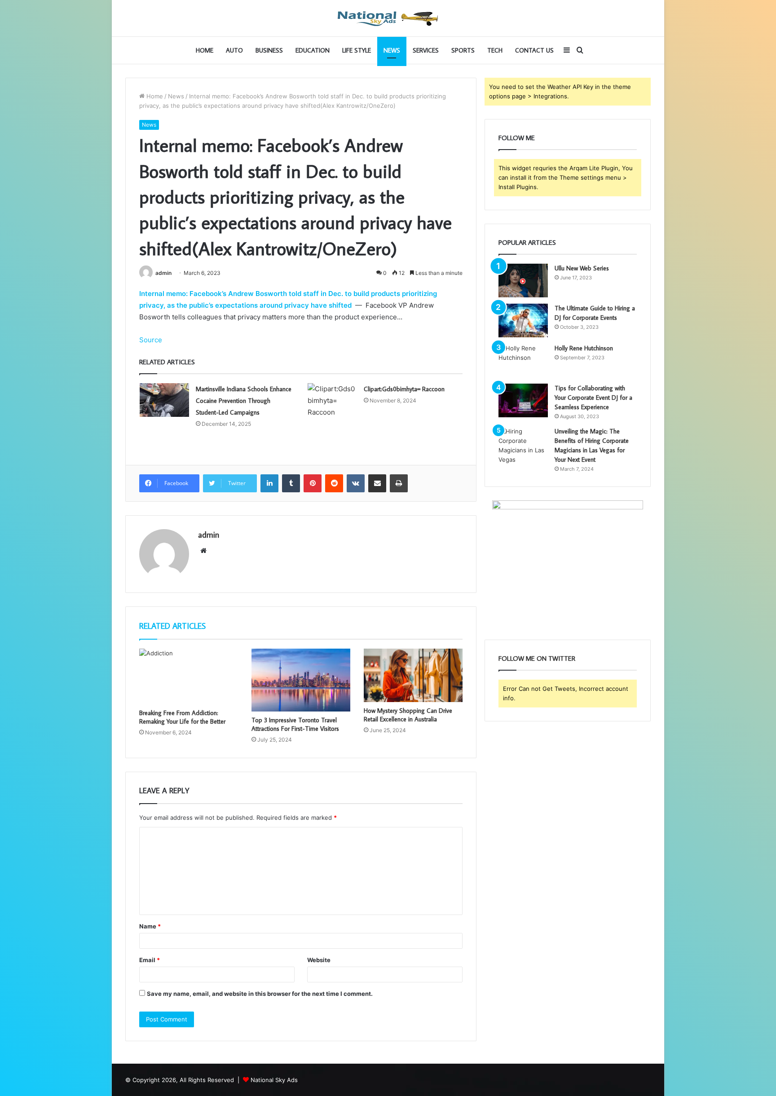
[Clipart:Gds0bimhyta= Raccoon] (332, 400)
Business (269, 50)
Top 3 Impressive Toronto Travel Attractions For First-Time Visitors (295, 724)
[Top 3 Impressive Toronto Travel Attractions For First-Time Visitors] (300, 680)
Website (319, 959)
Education (312, 50)
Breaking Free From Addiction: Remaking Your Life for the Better (182, 717)
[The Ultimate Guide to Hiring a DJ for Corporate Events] (523, 320)
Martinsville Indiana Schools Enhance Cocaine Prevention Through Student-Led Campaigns (243, 400)
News (392, 50)
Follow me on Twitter (536, 658)
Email (149, 959)
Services (426, 50)
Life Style (356, 50)
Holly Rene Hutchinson (584, 348)
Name (150, 926)
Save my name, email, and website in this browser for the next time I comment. (260, 993)
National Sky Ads (274, 1079)
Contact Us (534, 50)
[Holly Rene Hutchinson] (523, 360)
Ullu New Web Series (582, 268)
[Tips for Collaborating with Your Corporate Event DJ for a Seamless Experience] (523, 400)
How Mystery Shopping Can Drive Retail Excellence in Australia (408, 715)
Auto (234, 50)
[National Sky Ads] (388, 18)
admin (163, 273)
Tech (495, 50)
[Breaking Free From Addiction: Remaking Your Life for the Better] (188, 676)
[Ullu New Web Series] (523, 280)
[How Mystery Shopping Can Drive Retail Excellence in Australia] (413, 676)
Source (150, 340)
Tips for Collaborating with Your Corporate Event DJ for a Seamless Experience (593, 397)
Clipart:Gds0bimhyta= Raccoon (404, 389)
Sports (463, 50)
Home (204, 50)
